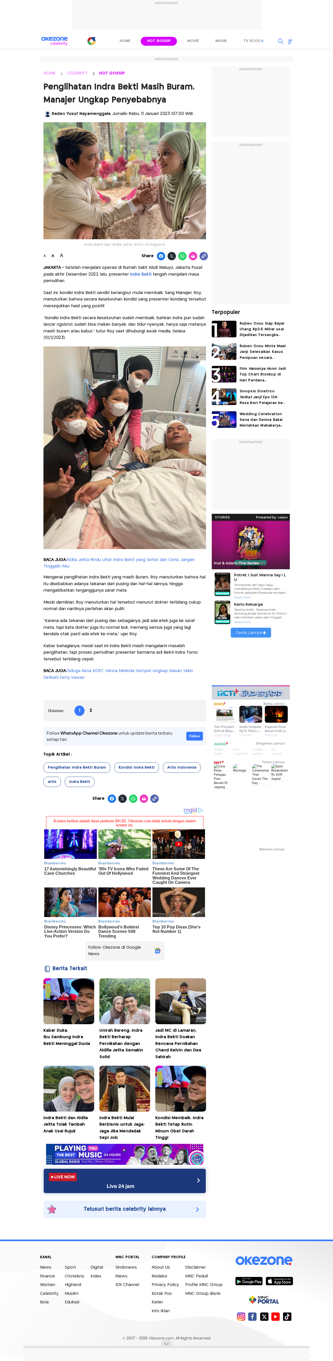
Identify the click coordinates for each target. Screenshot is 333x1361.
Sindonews (126, 1267)
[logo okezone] (264, 1260)
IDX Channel (127, 1285)
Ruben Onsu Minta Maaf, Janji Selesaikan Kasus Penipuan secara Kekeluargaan (263, 352)
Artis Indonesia (181, 767)
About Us (161, 1267)
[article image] (224, 329)
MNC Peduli (196, 1276)
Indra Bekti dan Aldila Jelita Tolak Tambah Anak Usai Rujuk (65, 1124)
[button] (262, 41)
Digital (97, 1267)
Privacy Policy (165, 1285)
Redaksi (159, 1276)
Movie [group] (193, 41)
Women (47, 1285)
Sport (70, 1267)
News (45, 1267)
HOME (49, 73)
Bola (44, 1302)
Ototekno (74, 1276)
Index (96, 1276)
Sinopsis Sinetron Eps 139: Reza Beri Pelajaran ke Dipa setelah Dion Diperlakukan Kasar (261, 397)
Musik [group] (221, 41)
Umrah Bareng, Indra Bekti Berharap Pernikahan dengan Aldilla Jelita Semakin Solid (121, 1044)
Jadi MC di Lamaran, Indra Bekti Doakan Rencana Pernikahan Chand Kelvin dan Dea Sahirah (178, 1044)
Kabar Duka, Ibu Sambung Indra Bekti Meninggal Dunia (66, 1037)
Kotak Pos (162, 1294)
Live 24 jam (121, 1186)
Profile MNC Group (204, 1285)
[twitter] (264, 1316)
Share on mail (193, 256)
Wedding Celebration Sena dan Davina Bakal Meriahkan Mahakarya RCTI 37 (261, 420)
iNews (121, 1276)
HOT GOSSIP (112, 73)
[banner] (124, 1163)
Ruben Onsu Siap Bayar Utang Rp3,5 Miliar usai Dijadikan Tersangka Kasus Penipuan (262, 330)
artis (52, 782)
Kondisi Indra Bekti (137, 767)
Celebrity (49, 1294)
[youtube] (275, 1316)
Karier (157, 1302)
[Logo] (91, 41)
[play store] (248, 1281)
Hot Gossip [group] (159, 41)
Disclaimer (195, 1267)
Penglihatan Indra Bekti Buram (77, 767)
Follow (194, 736)
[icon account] (47, 114)
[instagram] (241, 1316)
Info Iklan (161, 1311)
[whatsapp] (182, 256)
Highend (73, 1285)
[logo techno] (55, 41)
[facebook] (252, 1316)
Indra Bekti (79, 782)
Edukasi (72, 1302)
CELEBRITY (77, 73)
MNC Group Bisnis (203, 1294)
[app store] (279, 1281)
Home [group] (125, 41)
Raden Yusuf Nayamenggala (81, 114)
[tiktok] (287, 1316)
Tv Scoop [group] (253, 41)
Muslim (72, 1294)
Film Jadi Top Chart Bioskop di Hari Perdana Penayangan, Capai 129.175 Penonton (263, 375)
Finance (47, 1276)
